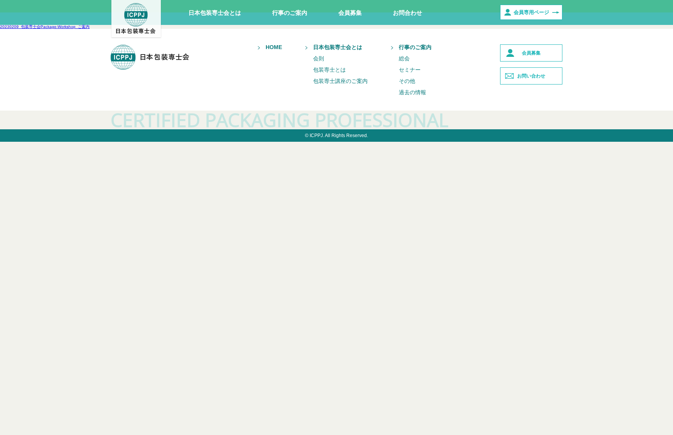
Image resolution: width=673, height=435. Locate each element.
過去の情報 (412, 92)
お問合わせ (407, 12)
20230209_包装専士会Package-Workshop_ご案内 (45, 27)
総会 (404, 58)
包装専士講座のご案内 (340, 81)
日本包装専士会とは (215, 12)
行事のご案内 (289, 12)
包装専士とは (329, 70)
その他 (407, 81)
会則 (318, 58)
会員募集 (350, 12)
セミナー (410, 70)
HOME (274, 47)
